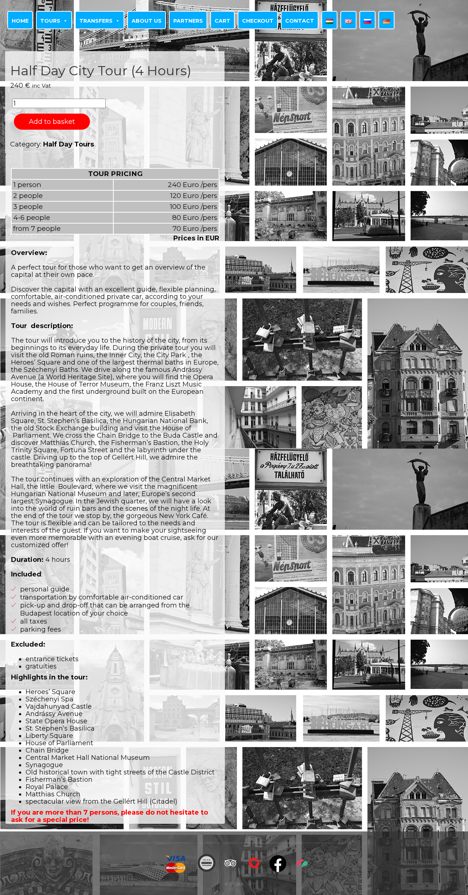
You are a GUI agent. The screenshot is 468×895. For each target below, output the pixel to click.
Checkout (257, 21)
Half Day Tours (68, 144)
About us (147, 21)
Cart (222, 21)
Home (20, 21)
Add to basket (52, 122)
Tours (50, 21)
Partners (188, 21)
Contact (299, 21)
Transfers (96, 21)
